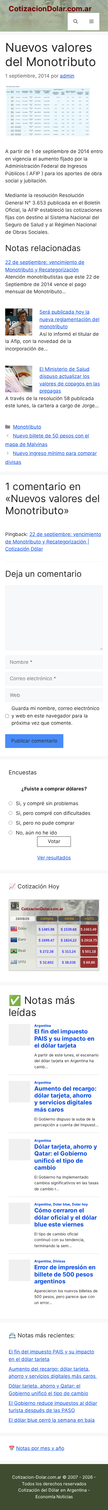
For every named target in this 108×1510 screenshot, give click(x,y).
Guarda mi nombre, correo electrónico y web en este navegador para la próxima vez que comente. (55, 715)
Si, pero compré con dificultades (53, 813)
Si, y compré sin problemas (47, 803)
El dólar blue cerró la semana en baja (52, 1420)
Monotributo (27, 427)
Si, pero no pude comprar (45, 823)
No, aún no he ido (36, 833)
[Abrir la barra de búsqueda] (76, 21)
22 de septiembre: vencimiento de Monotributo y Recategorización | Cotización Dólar (53, 541)
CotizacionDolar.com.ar (50, 8)
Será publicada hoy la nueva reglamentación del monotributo (69, 319)
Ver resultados (54, 858)
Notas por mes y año (40, 1448)
